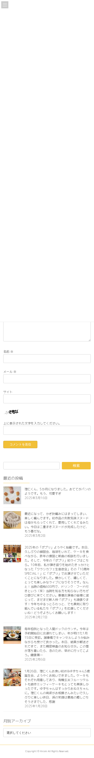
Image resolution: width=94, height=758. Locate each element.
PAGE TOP (87, 731)
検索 (76, 465)
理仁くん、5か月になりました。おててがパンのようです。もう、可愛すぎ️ (57, 491)
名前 (8, 352)
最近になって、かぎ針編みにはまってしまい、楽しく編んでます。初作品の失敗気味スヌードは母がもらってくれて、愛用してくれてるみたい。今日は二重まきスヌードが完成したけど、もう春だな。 (56, 522)
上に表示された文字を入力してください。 (32, 423)
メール (9, 372)
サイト (7, 392)
